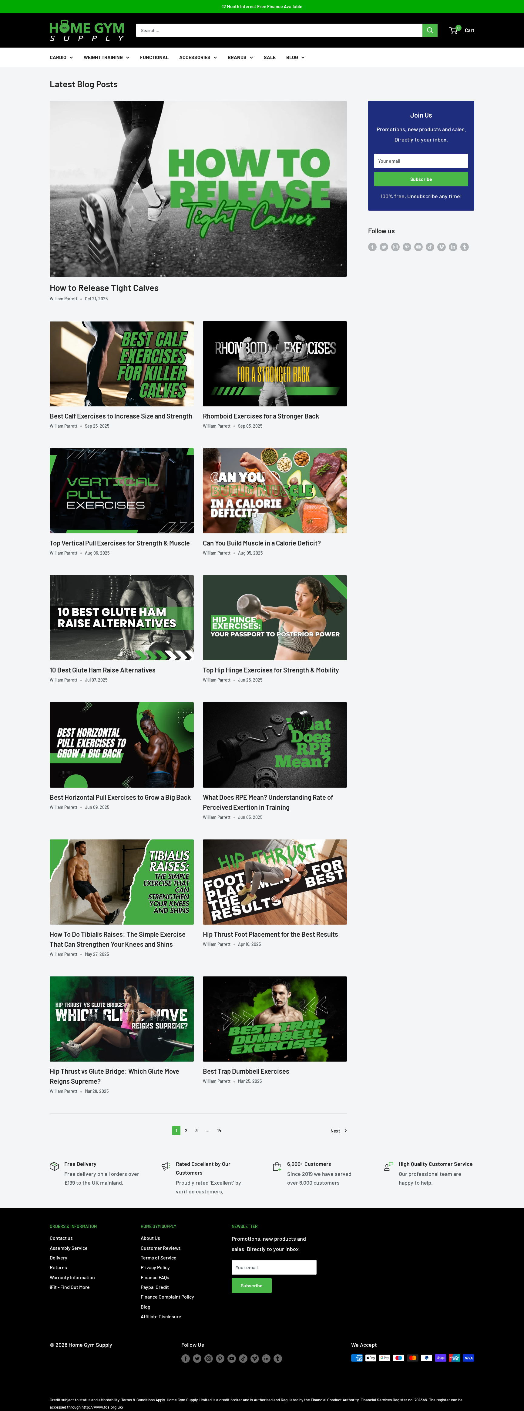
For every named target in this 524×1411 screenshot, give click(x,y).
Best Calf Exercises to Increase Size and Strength (121, 416)
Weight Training (103, 57)
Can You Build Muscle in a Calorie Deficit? (262, 543)
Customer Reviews (161, 1248)
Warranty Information (72, 1277)
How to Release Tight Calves (104, 287)
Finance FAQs (155, 1277)
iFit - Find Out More (70, 1287)
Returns (58, 1267)
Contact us (61, 1238)
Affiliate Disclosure (161, 1316)
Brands (237, 57)
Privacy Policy (155, 1267)
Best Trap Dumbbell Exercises (246, 1071)
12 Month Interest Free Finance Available (262, 6)
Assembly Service (69, 1248)
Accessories (194, 57)
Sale (270, 57)
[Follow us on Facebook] (372, 246)
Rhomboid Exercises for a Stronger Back (261, 416)
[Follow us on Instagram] (395, 246)
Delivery (58, 1257)
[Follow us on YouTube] (418, 246)
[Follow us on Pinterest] (407, 246)
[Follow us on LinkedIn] (453, 246)
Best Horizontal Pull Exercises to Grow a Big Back (120, 797)
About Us (150, 1238)
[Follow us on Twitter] (384, 246)
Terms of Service (158, 1257)
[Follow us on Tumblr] (464, 246)
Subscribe (421, 179)
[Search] (430, 30)
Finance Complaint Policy (167, 1296)
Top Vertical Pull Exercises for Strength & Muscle (120, 543)
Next (335, 1130)
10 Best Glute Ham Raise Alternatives (103, 670)
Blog (292, 57)
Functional (154, 57)
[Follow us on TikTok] (430, 246)
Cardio (58, 57)
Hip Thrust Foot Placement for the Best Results (270, 934)
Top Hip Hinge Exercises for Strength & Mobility (271, 670)
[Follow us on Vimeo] (441, 246)
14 (219, 1130)
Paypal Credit (155, 1287)
